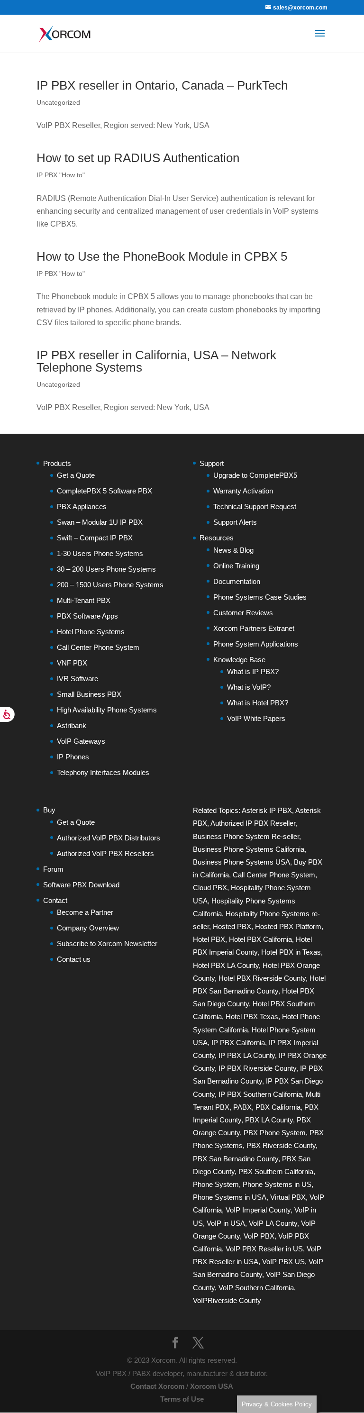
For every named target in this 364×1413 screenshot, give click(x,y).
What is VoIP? (249, 687)
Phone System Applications (255, 644)
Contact (55, 900)
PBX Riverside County (281, 1145)
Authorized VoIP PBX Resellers (105, 853)
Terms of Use (182, 1399)
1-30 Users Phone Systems (100, 553)
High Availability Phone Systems (107, 710)
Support (212, 463)
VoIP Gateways (81, 741)
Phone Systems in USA (229, 1197)
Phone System (216, 1184)
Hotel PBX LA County (226, 965)
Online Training (236, 566)
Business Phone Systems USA (241, 862)
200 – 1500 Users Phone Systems (110, 585)
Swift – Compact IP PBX (95, 538)
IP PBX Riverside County (257, 1068)
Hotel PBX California (260, 939)
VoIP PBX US (283, 1262)
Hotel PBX (209, 939)
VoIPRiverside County (227, 1300)
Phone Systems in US (277, 1184)
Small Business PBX (89, 694)
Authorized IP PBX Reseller (252, 823)
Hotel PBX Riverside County (262, 978)
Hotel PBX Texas (252, 1016)
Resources (217, 538)
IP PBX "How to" (60, 175)
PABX (242, 1107)
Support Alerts (235, 522)
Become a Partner (85, 912)
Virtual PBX (288, 1197)
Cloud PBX (210, 888)
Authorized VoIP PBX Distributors (108, 838)
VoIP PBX (259, 1236)
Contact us (74, 959)
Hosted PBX (232, 926)
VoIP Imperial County (258, 1210)
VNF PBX (72, 663)
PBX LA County (269, 1120)
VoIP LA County (273, 1223)
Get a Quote (76, 475)
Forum (53, 869)
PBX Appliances (82, 506)
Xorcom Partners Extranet (253, 628)
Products (57, 463)
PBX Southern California (275, 1171)
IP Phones (73, 757)
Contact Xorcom (157, 1386)
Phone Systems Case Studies (260, 597)
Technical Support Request (254, 506)
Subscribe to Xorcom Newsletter (107, 943)
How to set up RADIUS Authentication (137, 158)
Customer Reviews (243, 613)
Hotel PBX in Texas (291, 952)
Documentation (236, 581)
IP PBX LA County (246, 1055)
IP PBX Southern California (260, 1094)
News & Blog (233, 550)
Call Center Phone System (98, 647)
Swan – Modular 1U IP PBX (100, 522)
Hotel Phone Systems (91, 632)
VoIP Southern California (256, 1288)
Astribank (71, 725)
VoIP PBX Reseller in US (264, 1249)
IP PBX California (238, 1043)
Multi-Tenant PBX (83, 600)
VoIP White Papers (256, 718)
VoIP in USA (226, 1223)
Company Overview (88, 928)
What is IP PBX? (253, 671)
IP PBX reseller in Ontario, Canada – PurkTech (162, 85)
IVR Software (77, 679)
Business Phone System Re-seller (246, 836)
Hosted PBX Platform (288, 926)
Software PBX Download (81, 885)
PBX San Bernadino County (235, 1159)
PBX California (277, 1107)
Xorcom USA (211, 1386)
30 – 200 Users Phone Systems (106, 569)
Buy (49, 810)
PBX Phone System (275, 1133)
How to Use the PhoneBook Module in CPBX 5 (161, 256)
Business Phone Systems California (248, 849)
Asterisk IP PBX (267, 810)
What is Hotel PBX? (257, 703)
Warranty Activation (243, 491)
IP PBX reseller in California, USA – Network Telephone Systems (156, 361)
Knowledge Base (239, 660)
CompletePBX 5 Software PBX (104, 491)
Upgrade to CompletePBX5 (255, 475)
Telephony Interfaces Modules (103, 772)
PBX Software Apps (87, 616)
